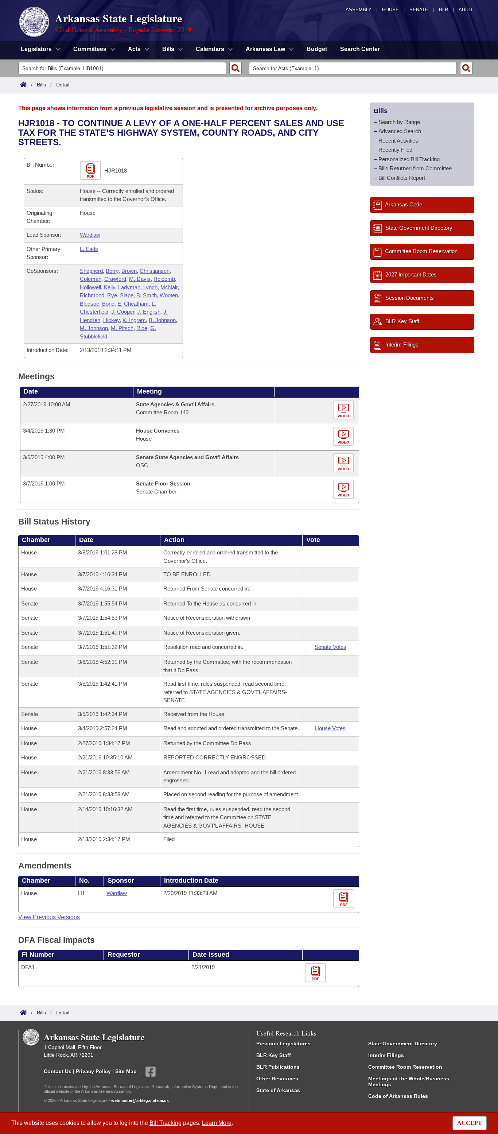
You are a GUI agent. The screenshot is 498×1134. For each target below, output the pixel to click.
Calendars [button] (210, 49)
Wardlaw (90, 235)
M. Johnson (94, 328)
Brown (129, 271)
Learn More (217, 1123)
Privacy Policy (93, 1071)
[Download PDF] (344, 899)
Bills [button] (168, 49)
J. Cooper (122, 312)
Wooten (169, 295)
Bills (41, 85)
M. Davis (140, 279)
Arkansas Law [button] (265, 49)
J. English (148, 312)
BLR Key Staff (273, 1055)
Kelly (109, 287)
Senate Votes (330, 647)
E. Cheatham (133, 304)
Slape (126, 295)
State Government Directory (402, 1043)
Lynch (150, 287)
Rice (141, 328)
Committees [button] (89, 49)
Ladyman (129, 287)
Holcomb (164, 279)
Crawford (115, 279)
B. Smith (146, 295)
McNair (169, 287)
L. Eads (89, 249)
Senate (418, 9)
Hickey (111, 320)
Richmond (92, 295)
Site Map (126, 1071)
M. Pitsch (122, 328)
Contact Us (57, 1071)
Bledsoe (89, 304)
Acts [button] (134, 49)
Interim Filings (386, 1055)
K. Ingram (134, 320)
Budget (317, 49)
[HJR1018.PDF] (91, 170)
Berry (112, 271)
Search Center (360, 49)
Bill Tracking (165, 1123)
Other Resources (277, 1078)
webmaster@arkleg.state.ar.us (140, 1100)
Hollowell (90, 287)
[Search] (235, 68)
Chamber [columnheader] (36, 539)
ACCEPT (469, 1123)
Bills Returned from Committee (415, 168)
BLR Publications (278, 1067)
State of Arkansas (278, 1090)
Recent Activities (398, 141)
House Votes (330, 728)
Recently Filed (395, 150)
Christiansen (155, 271)
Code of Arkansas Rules (398, 1096)
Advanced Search (399, 131)
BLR (443, 9)
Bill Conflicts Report (401, 178)
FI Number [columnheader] (38, 954)
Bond (108, 304)
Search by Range (399, 122)
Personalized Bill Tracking (409, 159)
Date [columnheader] (31, 391)
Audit (466, 9)
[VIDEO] (344, 410)
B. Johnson (162, 320)
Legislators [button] (36, 49)
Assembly (358, 9)
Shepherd (91, 271)
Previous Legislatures (283, 1043)
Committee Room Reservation (405, 1067)
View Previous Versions (49, 917)
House (390, 9)
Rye (112, 295)
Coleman (90, 279)
